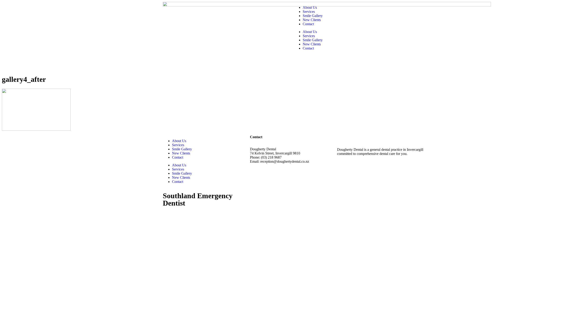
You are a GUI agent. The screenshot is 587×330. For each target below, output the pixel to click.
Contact (308, 24)
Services (309, 12)
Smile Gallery (313, 16)
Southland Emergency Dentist (198, 199)
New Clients (312, 20)
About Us (310, 7)
